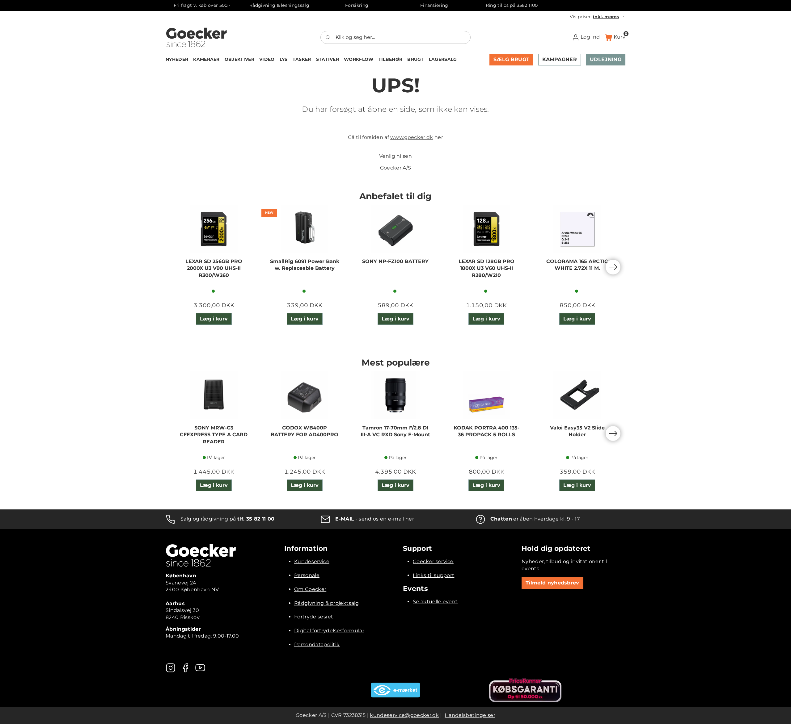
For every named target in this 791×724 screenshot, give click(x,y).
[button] (597, 16)
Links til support (433, 575)
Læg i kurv (214, 319)
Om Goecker (310, 589)
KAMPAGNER (559, 59)
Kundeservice (311, 561)
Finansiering (434, 5)
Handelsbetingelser (470, 715)
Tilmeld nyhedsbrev (552, 583)
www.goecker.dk (411, 137)
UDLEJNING (605, 59)
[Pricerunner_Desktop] (525, 690)
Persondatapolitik (317, 644)
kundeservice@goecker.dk (404, 715)
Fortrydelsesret (313, 617)
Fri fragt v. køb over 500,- (202, 5)
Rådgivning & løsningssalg (279, 5)
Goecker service (433, 561)
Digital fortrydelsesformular (329, 631)
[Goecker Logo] (196, 37)
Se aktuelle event (435, 602)
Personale (306, 575)
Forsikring (356, 5)
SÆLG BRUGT (511, 59)
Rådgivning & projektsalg (326, 603)
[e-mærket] (395, 690)
